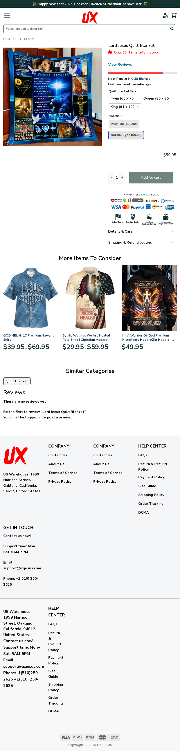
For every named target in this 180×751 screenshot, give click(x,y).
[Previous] (3, 312)
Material (115, 116)
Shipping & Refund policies (130, 242)
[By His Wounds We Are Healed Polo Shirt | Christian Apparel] (90, 298)
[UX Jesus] (90, 18)
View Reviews (120, 64)
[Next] (176, 312)
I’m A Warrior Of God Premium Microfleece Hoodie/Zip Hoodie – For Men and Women (146, 337)
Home (7, 39)
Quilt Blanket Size (122, 91)
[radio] (124, 98)
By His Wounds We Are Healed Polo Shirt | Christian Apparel (86, 337)
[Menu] (6, 15)
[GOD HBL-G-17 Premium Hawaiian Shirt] (30, 298)
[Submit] (172, 29)
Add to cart (151, 177)
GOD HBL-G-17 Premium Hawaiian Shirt (29, 337)
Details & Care (120, 231)
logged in (33, 417)
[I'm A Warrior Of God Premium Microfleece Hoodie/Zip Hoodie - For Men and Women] (149, 298)
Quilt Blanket (26, 39)
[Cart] (174, 15)
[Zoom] (9, 141)
